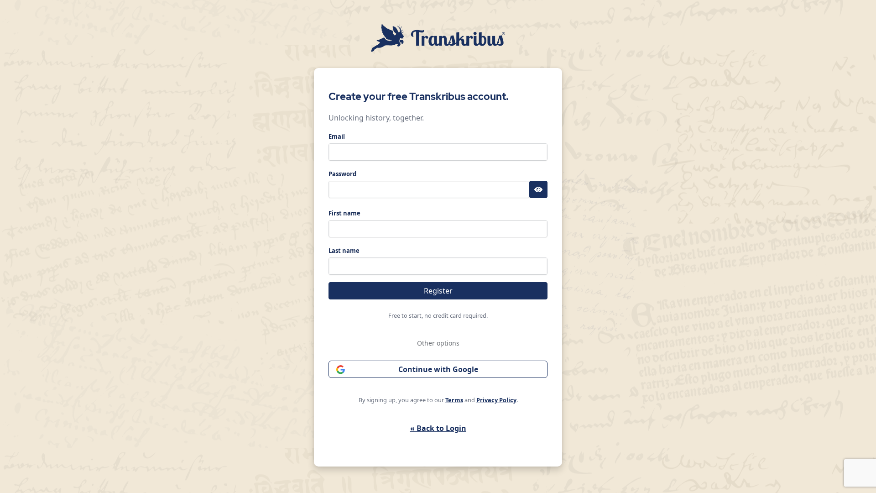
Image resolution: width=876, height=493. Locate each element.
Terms (454, 400)
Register (438, 291)
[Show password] (538, 189)
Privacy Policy (496, 400)
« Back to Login (438, 428)
